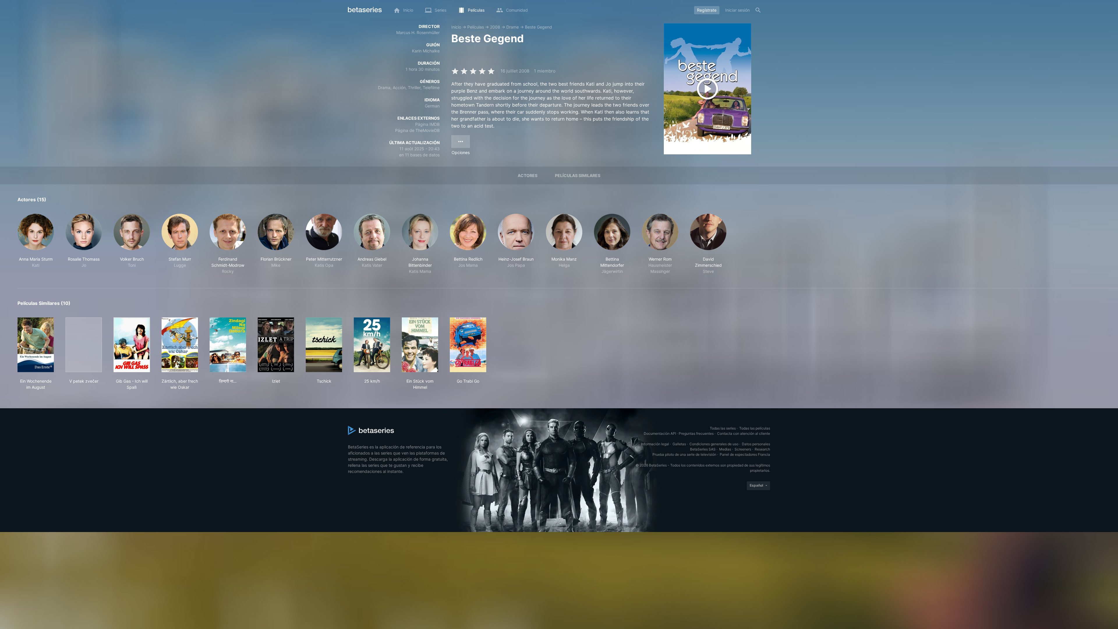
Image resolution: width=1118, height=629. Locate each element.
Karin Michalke (426, 50)
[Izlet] (276, 344)
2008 (495, 26)
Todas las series (723, 428)
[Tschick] (324, 344)
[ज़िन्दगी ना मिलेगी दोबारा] (228, 344)
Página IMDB (427, 124)
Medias (725, 449)
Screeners (743, 449)
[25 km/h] (372, 344)
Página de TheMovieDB (417, 130)
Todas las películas (754, 428)
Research (762, 449)
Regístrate (707, 10)
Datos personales (756, 444)
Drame (512, 26)
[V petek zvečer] (84, 344)
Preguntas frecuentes (696, 433)
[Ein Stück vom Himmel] (420, 344)
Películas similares (577, 175)
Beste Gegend (538, 26)
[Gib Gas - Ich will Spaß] (132, 344)
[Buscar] (758, 10)
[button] (35, 244)
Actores (527, 175)
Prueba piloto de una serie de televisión (684, 454)
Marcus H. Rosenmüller (418, 32)
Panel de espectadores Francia (745, 454)
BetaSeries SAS (703, 449)
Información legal (655, 444)
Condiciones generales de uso (713, 444)
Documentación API (660, 433)
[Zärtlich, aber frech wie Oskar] (180, 344)
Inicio (456, 26)
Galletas (679, 444)
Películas (475, 26)
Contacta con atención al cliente (743, 433)
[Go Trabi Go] (468, 344)
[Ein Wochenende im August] (35, 344)
